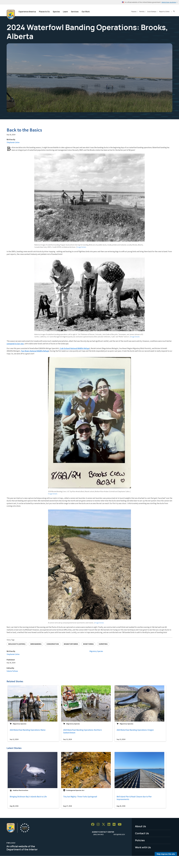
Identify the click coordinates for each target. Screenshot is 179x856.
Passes (133, 11)
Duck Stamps (151, 11)
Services (75, 11)
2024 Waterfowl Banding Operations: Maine (27, 730)
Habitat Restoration (20, 790)
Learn (65, 11)
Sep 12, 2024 (14, 739)
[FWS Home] (11, 15)
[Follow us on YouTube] (120, 824)
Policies (140, 840)
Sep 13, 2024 (67, 739)
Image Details (81, 247)
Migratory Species (96, 651)
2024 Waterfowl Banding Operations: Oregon (135, 730)
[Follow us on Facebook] (93, 824)
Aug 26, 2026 (121, 806)
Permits (142, 11)
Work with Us (143, 847)
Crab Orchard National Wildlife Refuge (74, 348)
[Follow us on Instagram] (99, 824)
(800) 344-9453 (98, 834)
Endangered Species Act (75, 790)
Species (56, 11)
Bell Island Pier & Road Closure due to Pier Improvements (134, 798)
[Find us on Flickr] (115, 824)
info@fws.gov (119, 834)
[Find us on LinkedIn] (109, 824)
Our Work (86, 11)
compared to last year (15, 343)
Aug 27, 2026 (67, 806)
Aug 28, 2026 (14, 806)
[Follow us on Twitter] (104, 824)
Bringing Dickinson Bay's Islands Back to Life (28, 796)
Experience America (27, 11)
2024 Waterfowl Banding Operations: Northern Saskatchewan (82, 731)
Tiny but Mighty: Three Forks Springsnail (80, 796)
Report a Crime (164, 11)
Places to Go (44, 11)
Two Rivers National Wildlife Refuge (35, 351)
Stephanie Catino (13, 142)
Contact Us (142, 833)
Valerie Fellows (12, 671)
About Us (140, 826)
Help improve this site (166, 854)
